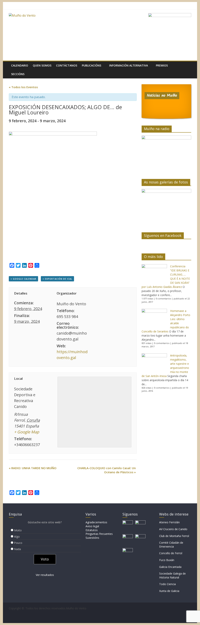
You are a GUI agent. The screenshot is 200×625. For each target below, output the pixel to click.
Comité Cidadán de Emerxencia (171, 544)
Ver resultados (45, 575)
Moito (18, 530)
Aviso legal (92, 526)
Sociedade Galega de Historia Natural (172, 575)
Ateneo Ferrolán (169, 522)
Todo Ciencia (167, 584)
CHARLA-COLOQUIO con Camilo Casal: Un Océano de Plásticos (106, 470)
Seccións (17, 74)
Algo (17, 536)
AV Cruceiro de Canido (173, 529)
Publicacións (91, 65)
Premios (162, 65)
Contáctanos (66, 65)
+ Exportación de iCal (57, 278)
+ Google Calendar (23, 278)
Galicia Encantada (170, 567)
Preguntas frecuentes (99, 534)
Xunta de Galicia (169, 591)
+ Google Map (26, 432)
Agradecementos (96, 522)
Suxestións (92, 538)
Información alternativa (128, 65)
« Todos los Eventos (23, 87)
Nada (17, 549)
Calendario (19, 65)
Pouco (18, 543)
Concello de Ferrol (170, 553)
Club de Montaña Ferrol (174, 536)
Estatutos (92, 530)
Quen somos (42, 65)
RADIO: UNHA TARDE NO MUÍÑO (32, 468)
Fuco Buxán (166, 560)
